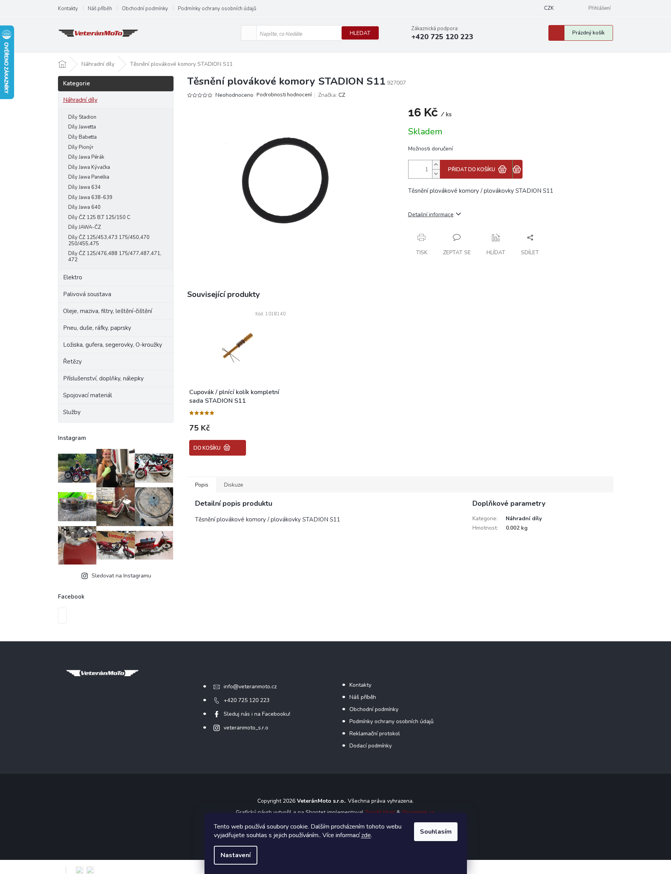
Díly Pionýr (81, 147)
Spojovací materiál (87, 395)
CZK (549, 8)
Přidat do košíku (471, 169)
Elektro (72, 277)
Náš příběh (100, 8)
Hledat (360, 33)
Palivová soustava (87, 294)
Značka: (331, 95)
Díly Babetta (82, 137)
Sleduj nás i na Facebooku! (257, 714)
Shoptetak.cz (418, 812)
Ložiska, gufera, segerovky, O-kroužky (112, 345)
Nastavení (236, 855)
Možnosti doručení (430, 148)
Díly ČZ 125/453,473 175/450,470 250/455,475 (109, 240)
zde (366, 835)
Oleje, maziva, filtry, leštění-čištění (107, 311)
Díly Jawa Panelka (88, 177)
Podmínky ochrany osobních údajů (217, 8)
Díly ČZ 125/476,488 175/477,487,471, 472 (114, 256)
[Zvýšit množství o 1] (436, 164)
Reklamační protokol (374, 733)
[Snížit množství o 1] (436, 173)
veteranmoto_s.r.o (246, 727)
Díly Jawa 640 (84, 207)
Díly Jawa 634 (84, 187)
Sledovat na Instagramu (121, 575)
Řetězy (72, 362)
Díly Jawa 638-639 (90, 197)
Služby (72, 412)
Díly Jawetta (82, 126)
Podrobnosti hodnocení (284, 95)
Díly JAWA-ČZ (84, 227)
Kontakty (68, 8)
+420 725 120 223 (246, 700)
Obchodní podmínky (145, 8)
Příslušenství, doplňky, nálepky (103, 378)
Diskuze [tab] (233, 485)
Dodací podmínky (370, 745)
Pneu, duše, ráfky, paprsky (97, 328)
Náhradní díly (80, 100)
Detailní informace (431, 214)
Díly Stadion (82, 117)
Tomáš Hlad (380, 812)
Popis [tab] (201, 485)
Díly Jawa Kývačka (89, 167)
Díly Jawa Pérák (86, 157)
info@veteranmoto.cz (250, 686)
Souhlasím (436, 831)
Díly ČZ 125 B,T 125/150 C (99, 217)
